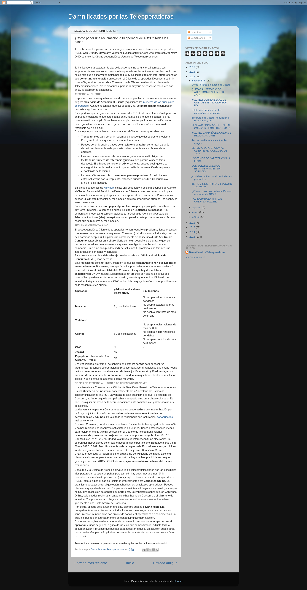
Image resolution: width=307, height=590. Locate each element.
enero (196, 217)
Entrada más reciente (90, 563)
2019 (192, 67)
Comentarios (197, 38)
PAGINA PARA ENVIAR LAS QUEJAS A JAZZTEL (207, 200)
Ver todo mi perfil (194, 257)
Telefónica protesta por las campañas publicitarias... (207, 111)
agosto (196, 207)
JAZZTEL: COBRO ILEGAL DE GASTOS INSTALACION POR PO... (210, 102)
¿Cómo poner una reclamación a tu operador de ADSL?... (211, 193)
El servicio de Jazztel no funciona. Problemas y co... (211, 119)
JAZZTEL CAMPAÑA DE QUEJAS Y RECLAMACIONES (211, 134)
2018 (192, 71)
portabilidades (165, 417)
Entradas (195, 32)
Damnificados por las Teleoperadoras (121, 16)
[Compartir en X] (150, 549)
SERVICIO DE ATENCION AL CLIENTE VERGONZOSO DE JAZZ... (209, 151)
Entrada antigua (165, 563)
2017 (192, 76)
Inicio (130, 563)
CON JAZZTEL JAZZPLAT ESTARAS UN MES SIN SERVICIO (206, 168)
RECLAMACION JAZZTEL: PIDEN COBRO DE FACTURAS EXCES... (212, 126)
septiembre (199, 80)
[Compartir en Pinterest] (157, 549)
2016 (192, 222)
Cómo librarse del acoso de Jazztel (211, 84)
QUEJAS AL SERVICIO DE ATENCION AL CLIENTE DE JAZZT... (208, 92)
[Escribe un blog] (147, 549)
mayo (195, 212)
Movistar (109, 187)
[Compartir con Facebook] (153, 549)
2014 (192, 232)
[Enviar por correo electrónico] (143, 549)
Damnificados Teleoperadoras (207, 252)
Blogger (178, 581)
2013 (192, 236)
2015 (192, 227)
